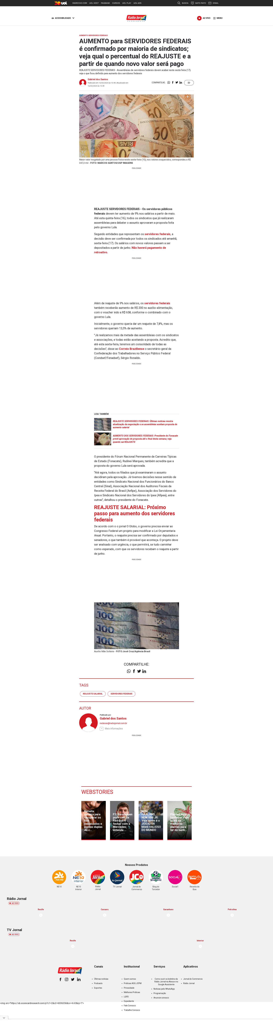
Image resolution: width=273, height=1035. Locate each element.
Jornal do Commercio (193, 979)
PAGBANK (105, 3)
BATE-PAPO (200, 3)
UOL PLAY (126, 3)
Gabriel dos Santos (98, 79)
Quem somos (130, 979)
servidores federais (121, 694)
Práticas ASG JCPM (132, 983)
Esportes (98, 988)
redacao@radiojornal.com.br (113, 723)
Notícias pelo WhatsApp (164, 989)
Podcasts (98, 983)
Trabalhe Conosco (132, 1010)
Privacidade (129, 988)
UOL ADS (137, 3)
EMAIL (216, 3)
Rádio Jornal (189, 983)
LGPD (126, 997)
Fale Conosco (130, 1005)
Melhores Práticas (132, 992)
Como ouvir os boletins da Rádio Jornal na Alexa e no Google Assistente (166, 981)
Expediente (129, 1001)
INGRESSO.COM (79, 3)
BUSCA (185, 3)
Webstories (97, 792)
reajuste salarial (93, 694)
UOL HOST (94, 3)
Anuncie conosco (161, 998)
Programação (160, 993)
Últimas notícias (101, 979)
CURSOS (116, 3)
